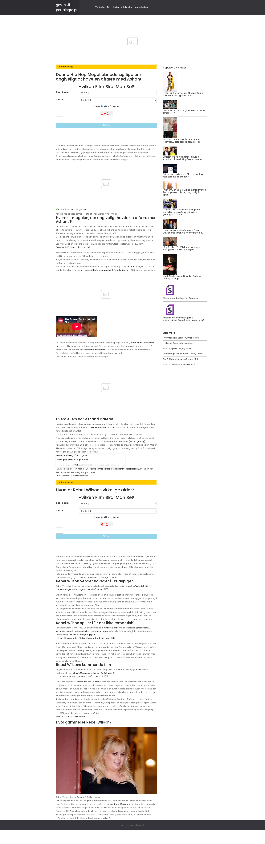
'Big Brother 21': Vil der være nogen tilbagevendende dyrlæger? (182, 248)
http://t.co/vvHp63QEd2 (136, 586)
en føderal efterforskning (93, 270)
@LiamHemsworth (64, 631)
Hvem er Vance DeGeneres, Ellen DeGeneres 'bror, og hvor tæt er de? (183, 231)
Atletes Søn (127, 7)
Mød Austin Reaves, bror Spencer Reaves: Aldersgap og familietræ (181, 140)
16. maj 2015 (102, 589)
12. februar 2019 (100, 676)
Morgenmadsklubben (95, 349)
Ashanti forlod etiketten (117, 270)
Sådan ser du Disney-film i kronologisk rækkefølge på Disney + (184, 175)
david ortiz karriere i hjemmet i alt (73, 247)
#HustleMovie (79, 673)
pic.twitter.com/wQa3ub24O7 (100, 673)
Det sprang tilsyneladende (122, 266)
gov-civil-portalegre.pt (132, 825)
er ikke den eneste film (88, 681)
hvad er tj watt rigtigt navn (177, 348)
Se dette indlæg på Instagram (72, 455)
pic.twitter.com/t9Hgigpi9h (83, 634)
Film (109, 7)
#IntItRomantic (111, 627)
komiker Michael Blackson (126, 468)
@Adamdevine (82, 631)
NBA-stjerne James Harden (98, 468)
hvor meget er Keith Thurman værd (181, 337)
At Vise (106, 125)
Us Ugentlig (138, 441)
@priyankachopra (99, 631)
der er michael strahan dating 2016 (180, 359)
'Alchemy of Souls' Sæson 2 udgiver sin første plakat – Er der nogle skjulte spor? (184, 192)
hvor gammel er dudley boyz (70, 716)
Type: (97, 106)
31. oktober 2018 (107, 637)
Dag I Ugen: (62, 92)
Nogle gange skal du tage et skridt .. (74, 459)
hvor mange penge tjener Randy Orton (183, 353)
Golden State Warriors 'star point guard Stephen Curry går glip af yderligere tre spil (181, 212)
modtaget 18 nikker (119, 804)
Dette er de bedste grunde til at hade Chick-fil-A (184, 112)
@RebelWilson (139, 669)
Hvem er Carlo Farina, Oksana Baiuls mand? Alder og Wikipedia (183, 94)
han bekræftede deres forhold (100, 427)
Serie (115, 106)
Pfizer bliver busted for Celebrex (180, 298)
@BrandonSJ (115, 631)
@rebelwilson (142, 627)
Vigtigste (100, 7)
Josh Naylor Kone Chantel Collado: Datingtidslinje (182, 277)
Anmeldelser (141, 7)
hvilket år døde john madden (178, 343)
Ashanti (78, 465)
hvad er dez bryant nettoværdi (179, 364)
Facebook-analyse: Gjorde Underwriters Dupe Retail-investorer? (183, 319)
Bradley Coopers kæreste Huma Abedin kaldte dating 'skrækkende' (182, 158)
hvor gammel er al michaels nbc (72, 475)
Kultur (116, 7)
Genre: (60, 99)
